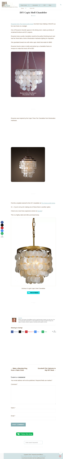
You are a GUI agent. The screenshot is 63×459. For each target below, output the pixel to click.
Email (13, 416)
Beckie (34, 15)
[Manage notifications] (60, 456)
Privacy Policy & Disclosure (26, 456)
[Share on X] (2, 225)
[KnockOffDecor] (10, 5)
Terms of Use (35, 456)
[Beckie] (14, 320)
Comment (14, 384)
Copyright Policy (42, 456)
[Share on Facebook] (2, 222)
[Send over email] (2, 233)
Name (13, 408)
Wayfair (39, 211)
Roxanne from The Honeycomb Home (22, 24)
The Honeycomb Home (48, 203)
